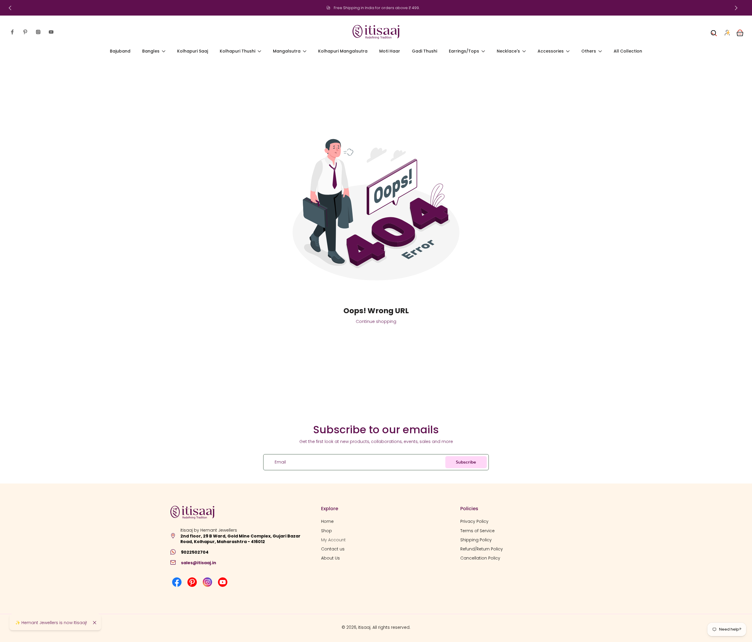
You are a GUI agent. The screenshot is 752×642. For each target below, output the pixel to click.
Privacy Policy (474, 521)
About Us (330, 558)
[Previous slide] (10, 8)
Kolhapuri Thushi (237, 51)
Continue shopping (376, 321)
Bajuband (120, 51)
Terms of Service (477, 530)
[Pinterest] (25, 32)
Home (327, 521)
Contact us (333, 549)
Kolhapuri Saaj (192, 51)
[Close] (94, 623)
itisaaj (364, 627)
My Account (333, 539)
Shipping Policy (476, 539)
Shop (326, 530)
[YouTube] (51, 32)
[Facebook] (12, 32)
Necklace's (508, 51)
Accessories (551, 51)
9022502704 (195, 552)
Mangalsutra (287, 51)
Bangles (151, 51)
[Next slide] (736, 8)
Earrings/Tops (464, 51)
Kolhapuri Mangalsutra (342, 51)
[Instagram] (38, 32)
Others (588, 51)
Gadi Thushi (424, 51)
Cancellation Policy (480, 558)
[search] (713, 32)
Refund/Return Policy (481, 549)
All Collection (628, 51)
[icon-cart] (739, 32)
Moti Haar (389, 51)
